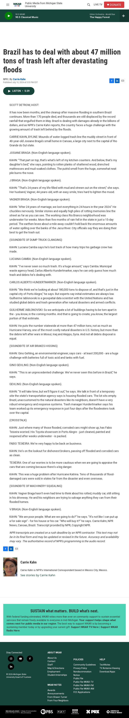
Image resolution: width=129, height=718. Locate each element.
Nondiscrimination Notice (82, 673)
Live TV (98, 4)
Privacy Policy (80, 668)
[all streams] (124, 15)
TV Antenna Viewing (110, 668)
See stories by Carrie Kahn (37, 575)
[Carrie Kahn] (10, 566)
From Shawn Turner (57, 697)
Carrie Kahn (19, 79)
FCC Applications (81, 692)
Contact (51, 661)
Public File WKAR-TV (83, 682)
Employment (54, 671)
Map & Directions (56, 668)
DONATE (115, 4)
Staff (50, 664)
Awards (51, 690)
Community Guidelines (84, 664)
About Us (52, 658)
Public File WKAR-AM (83, 688)
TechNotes (105, 664)
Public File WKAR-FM (83, 685)
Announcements (56, 693)
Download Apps (107, 671)
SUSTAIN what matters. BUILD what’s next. (64, 611)
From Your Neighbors (58, 700)
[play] (8, 16)
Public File (78, 678)
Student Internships (57, 675)
